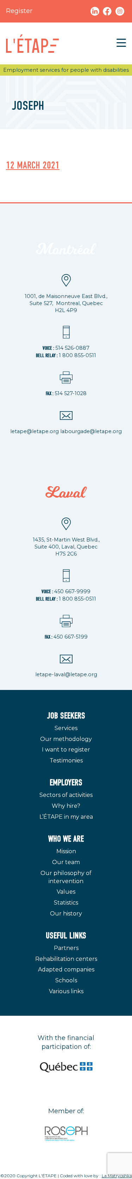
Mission (66, 851)
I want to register (66, 749)
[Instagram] (119, 11)
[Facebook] (108, 11)
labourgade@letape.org (91, 431)
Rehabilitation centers (66, 959)
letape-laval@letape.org (66, 674)
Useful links (66, 936)
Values (66, 891)
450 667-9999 (72, 591)
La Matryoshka (117, 1175)
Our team (66, 862)
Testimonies (66, 760)
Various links (66, 991)
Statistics (66, 902)
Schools (66, 980)
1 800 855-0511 (77, 355)
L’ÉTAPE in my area (66, 816)
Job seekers (66, 716)
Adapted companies (66, 969)
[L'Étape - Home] (32, 43)
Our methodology (66, 739)
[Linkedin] (94, 11)
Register (19, 11)
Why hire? (66, 806)
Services (66, 728)
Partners (66, 948)
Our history (66, 913)
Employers (66, 783)
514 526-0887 (72, 348)
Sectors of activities (66, 795)
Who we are (66, 839)
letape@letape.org (34, 431)
